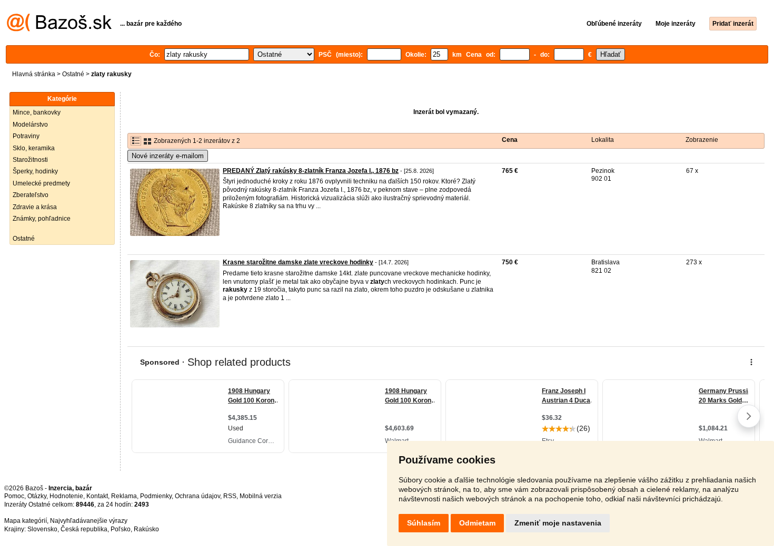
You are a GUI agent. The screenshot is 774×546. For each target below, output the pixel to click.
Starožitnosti (30, 159)
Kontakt (97, 496)
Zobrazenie (702, 139)
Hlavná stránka (33, 74)
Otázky (36, 496)
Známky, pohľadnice (42, 218)
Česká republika (84, 529)
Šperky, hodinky (35, 171)
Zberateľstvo (30, 195)
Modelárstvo (30, 124)
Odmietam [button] (477, 523)
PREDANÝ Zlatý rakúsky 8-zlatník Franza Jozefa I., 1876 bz (311, 170)
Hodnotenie (66, 496)
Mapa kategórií (25, 520)
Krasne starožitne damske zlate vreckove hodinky (298, 262)
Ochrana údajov (197, 496)
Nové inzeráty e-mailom (168, 156)
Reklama (124, 496)
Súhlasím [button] (423, 523)
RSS (229, 496)
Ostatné (73, 74)
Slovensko (42, 529)
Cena (510, 139)
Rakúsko (146, 529)
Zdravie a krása (35, 207)
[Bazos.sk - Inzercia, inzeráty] (59, 29)
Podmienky (156, 496)
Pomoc (14, 496)
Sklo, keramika (34, 148)
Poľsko (121, 529)
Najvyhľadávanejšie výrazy (88, 520)
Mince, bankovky (37, 112)
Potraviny (26, 136)
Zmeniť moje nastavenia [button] (557, 523)
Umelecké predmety (41, 183)
